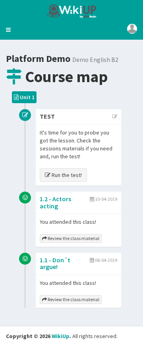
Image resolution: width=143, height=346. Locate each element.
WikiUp (61, 336)
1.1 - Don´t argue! (55, 263)
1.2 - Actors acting (55, 202)
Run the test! (66, 175)
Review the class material (73, 238)
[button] (8, 30)
